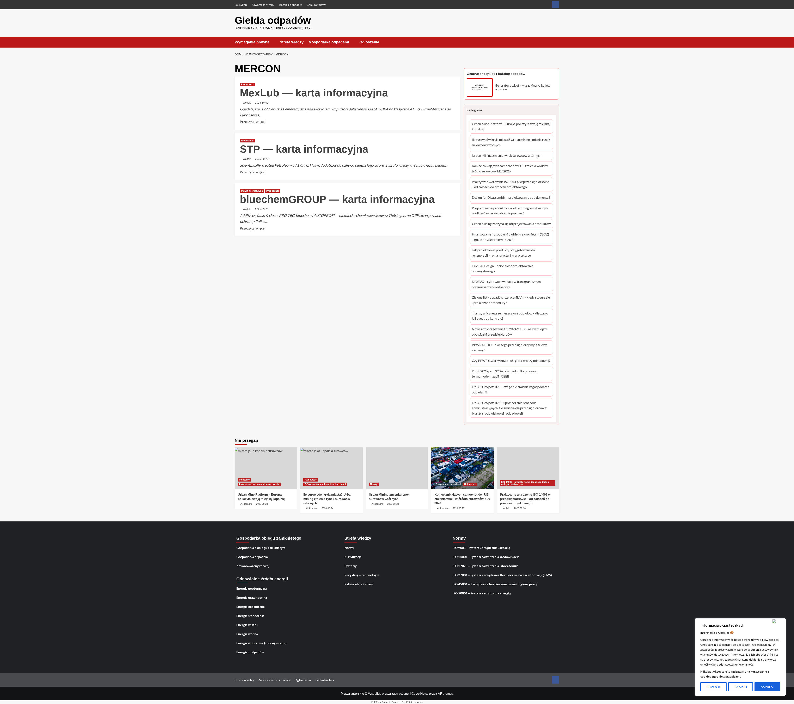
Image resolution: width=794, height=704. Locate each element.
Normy (349, 548)
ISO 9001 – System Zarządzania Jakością (481, 548)
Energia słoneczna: (250, 616)
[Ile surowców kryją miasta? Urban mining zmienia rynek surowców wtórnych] (331, 468)
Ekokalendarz (324, 680)
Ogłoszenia (369, 42)
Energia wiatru (247, 625)
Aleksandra (246, 504)
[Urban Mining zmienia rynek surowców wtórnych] (397, 468)
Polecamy (244, 479)
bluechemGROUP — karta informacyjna (337, 199)
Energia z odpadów (250, 652)
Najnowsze (311, 479)
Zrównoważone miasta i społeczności (259, 484)
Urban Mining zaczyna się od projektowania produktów (511, 224)
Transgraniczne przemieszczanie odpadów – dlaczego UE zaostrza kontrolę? (510, 316)
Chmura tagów (316, 4)
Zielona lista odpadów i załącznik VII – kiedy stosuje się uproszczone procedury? (511, 300)
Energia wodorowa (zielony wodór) (261, 643)
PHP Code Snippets (381, 702)
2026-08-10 (520, 508)
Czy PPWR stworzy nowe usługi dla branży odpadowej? (511, 361)
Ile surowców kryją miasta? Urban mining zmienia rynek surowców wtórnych (511, 142)
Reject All (740, 686)
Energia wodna (247, 634)
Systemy (350, 566)
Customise (714, 686)
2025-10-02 (261, 102)
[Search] (556, 42)
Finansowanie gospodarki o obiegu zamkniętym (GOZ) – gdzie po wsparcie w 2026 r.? (510, 237)
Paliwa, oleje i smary (358, 584)
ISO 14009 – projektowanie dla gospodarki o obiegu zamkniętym (525, 483)
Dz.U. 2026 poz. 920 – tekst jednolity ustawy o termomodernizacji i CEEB (504, 374)
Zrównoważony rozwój (252, 566)
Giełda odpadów (273, 20)
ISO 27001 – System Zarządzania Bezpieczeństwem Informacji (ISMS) (502, 575)
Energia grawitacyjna (251, 597)
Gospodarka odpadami (329, 42)
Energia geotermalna (251, 588)
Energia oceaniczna (250, 606)
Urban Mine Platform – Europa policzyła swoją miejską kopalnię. (511, 127)
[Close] (778, 621)
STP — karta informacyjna (304, 149)
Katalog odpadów (290, 4)
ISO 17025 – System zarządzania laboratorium (485, 566)
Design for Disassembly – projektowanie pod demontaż (511, 197)
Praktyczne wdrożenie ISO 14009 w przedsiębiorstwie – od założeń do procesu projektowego (510, 185)
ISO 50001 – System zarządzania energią (482, 593)
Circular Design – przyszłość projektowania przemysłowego (502, 269)
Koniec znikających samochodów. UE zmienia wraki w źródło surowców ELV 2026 (510, 169)
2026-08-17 (458, 508)
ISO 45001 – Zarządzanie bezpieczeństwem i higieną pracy (495, 584)
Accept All (767, 686)
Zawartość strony (263, 4)
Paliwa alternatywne (252, 191)
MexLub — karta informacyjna (314, 93)
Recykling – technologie (361, 575)
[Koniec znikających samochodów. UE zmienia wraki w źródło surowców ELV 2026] (462, 468)
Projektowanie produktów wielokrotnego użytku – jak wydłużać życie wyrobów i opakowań (510, 211)
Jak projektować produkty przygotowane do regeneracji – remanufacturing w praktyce (503, 253)
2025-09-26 (261, 159)
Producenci (247, 84)
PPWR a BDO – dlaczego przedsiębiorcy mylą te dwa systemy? (509, 348)
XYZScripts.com (414, 702)
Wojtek (247, 102)
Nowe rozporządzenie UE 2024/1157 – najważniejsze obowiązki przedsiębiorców (510, 332)
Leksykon (241, 4)
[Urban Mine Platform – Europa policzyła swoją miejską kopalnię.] (266, 468)
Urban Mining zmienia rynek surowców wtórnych (506, 155)
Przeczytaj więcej (252, 121)
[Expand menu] (272, 42)
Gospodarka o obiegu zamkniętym (260, 548)
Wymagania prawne (252, 42)
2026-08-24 (262, 504)
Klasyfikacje (353, 557)
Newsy (373, 484)
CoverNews (419, 693)
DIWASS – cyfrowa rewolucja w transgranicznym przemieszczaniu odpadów (506, 284)
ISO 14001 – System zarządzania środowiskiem (486, 557)
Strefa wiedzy (292, 42)
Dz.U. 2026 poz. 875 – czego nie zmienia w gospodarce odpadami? (510, 390)
